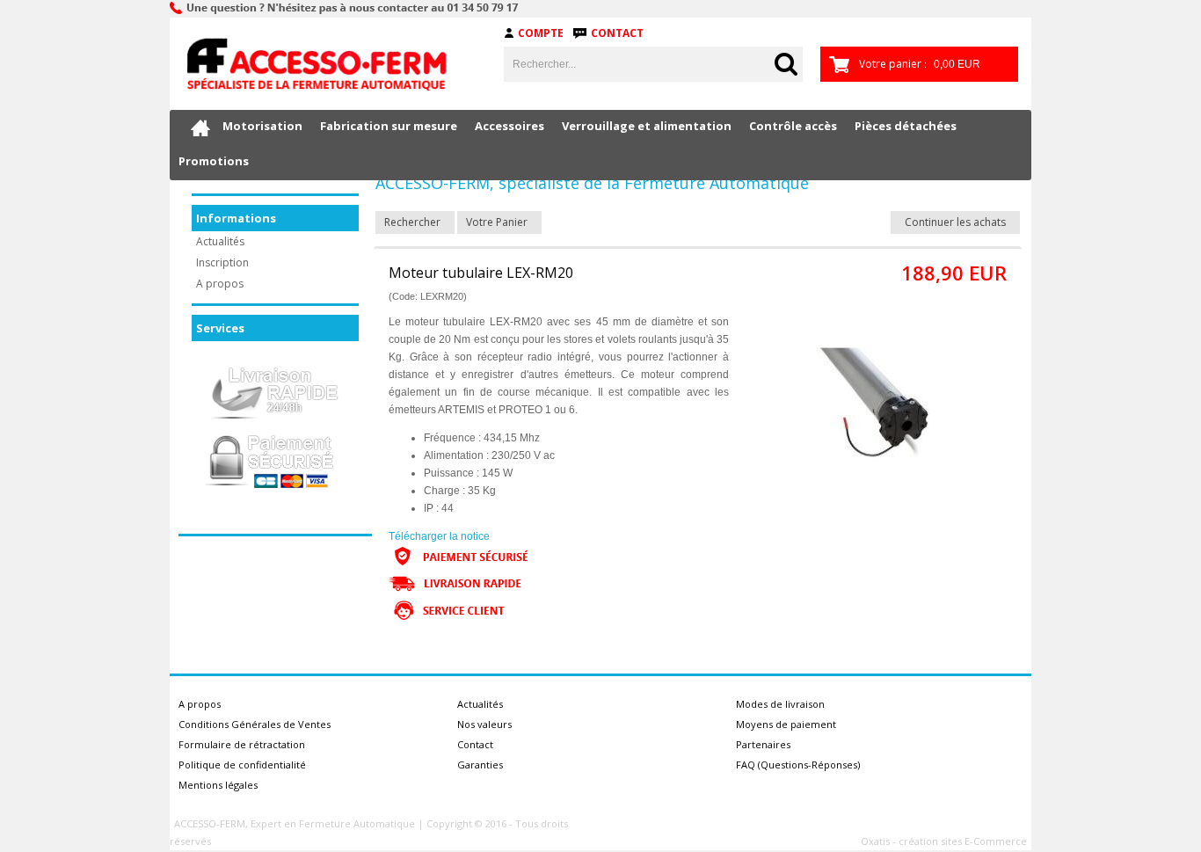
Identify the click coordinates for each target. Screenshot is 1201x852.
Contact (617, 32)
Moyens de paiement (786, 724)
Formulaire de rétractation (241, 744)
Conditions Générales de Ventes (254, 724)
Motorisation (262, 126)
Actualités (220, 241)
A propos (220, 283)
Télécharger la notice (439, 536)
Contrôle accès (793, 126)
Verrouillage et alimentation (647, 126)
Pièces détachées (906, 126)
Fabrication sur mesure (388, 126)
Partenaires (763, 744)
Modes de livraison (780, 703)
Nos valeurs (484, 724)
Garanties (480, 764)
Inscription (222, 262)
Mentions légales (218, 784)
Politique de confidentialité (242, 764)
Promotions (213, 161)
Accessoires (509, 126)
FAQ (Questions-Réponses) (798, 764)
